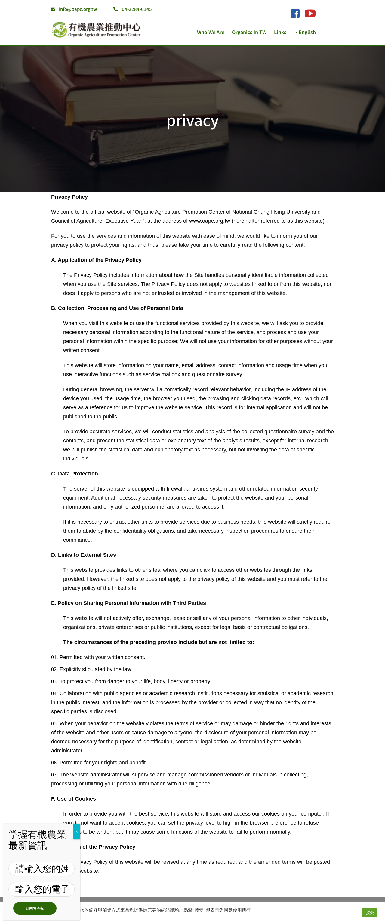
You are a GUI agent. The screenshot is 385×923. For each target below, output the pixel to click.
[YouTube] (310, 13)
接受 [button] (370, 912)
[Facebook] (295, 14)
